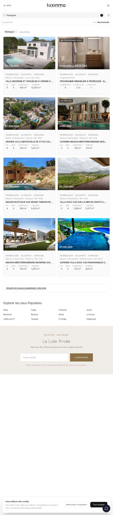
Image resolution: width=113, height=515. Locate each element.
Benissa (34, 314)
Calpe (33, 310)
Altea (5, 310)
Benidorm (7, 314)
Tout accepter (99, 504)
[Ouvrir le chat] (106, 508)
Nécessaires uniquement (76, 504)
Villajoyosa (91, 319)
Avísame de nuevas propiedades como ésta (26, 288)
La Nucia (90, 314)
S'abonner (81, 357)
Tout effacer (24, 32)
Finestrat (63, 310)
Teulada (34, 319)
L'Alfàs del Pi (8, 319)
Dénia (61, 314)
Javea (89, 310)
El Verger (63, 319)
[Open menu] (108, 5)
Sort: (101, 22)
